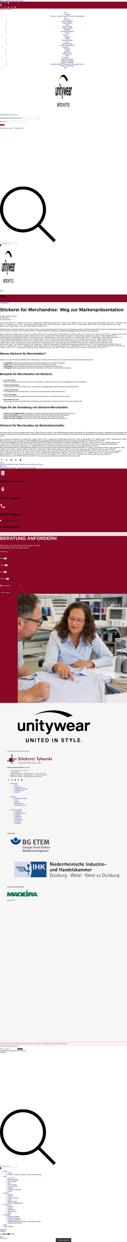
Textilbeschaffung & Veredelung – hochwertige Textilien (67, 64)
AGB (16, 785)
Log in (2, 125)
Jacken (67, 42)
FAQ (16, 800)
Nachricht (3, 578)
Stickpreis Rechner (20, 805)
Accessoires (67, 20)
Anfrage (67, 14)
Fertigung (17, 815)
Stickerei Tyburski (11, 316)
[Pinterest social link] (8, 7)
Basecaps (6, 382)
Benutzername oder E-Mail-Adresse (11, 118)
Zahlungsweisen (19, 790)
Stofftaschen (67, 52)
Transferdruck (19, 820)
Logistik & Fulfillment (67, 62)
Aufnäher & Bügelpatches (67, 45)
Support (13, 796)
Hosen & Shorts (67, 26)
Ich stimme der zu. (11, 585)
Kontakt (17, 802)
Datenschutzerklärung (8, 1046)
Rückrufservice (19, 803)
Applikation (18, 811)
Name (2, 558)
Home (2, 301)
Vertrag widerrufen (63, 1240)
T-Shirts (67, 33)
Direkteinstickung (20, 813)
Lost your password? (6, 128)
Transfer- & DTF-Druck (67, 66)
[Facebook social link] (1, 3)
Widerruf (17, 792)
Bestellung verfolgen (21, 798)
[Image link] (30, 854)
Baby (67, 25)
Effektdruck (18, 816)
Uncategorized (8, 301)
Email (2, 572)
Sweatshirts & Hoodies (67, 31)
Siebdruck (18, 821)
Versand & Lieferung (21, 788)
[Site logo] (6, 5)
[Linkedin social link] (11, 7)
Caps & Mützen (67, 23)
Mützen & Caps (67, 43)
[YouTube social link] (8, 3)
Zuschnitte (18, 823)
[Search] (0, 245)
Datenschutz (18, 787)
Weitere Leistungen (16, 809)
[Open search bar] (28, 241)
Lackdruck (18, 818)
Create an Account (12, 115)
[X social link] (5, 7)
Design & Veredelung (67, 61)
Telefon (2, 565)
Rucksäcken (27, 386)
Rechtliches (14, 783)
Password (3, 121)
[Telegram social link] (15, 7)
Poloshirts (67, 30)
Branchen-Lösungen (67, 59)
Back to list (3, 466)
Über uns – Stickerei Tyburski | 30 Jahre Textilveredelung (67, 16)
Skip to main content (17, 1)
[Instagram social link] (5, 3)
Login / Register (8, 1226)
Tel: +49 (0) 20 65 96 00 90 (39, 773)
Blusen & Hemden (67, 21)
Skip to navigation (5, 1)
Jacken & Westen (67, 28)
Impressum (15, 1046)
